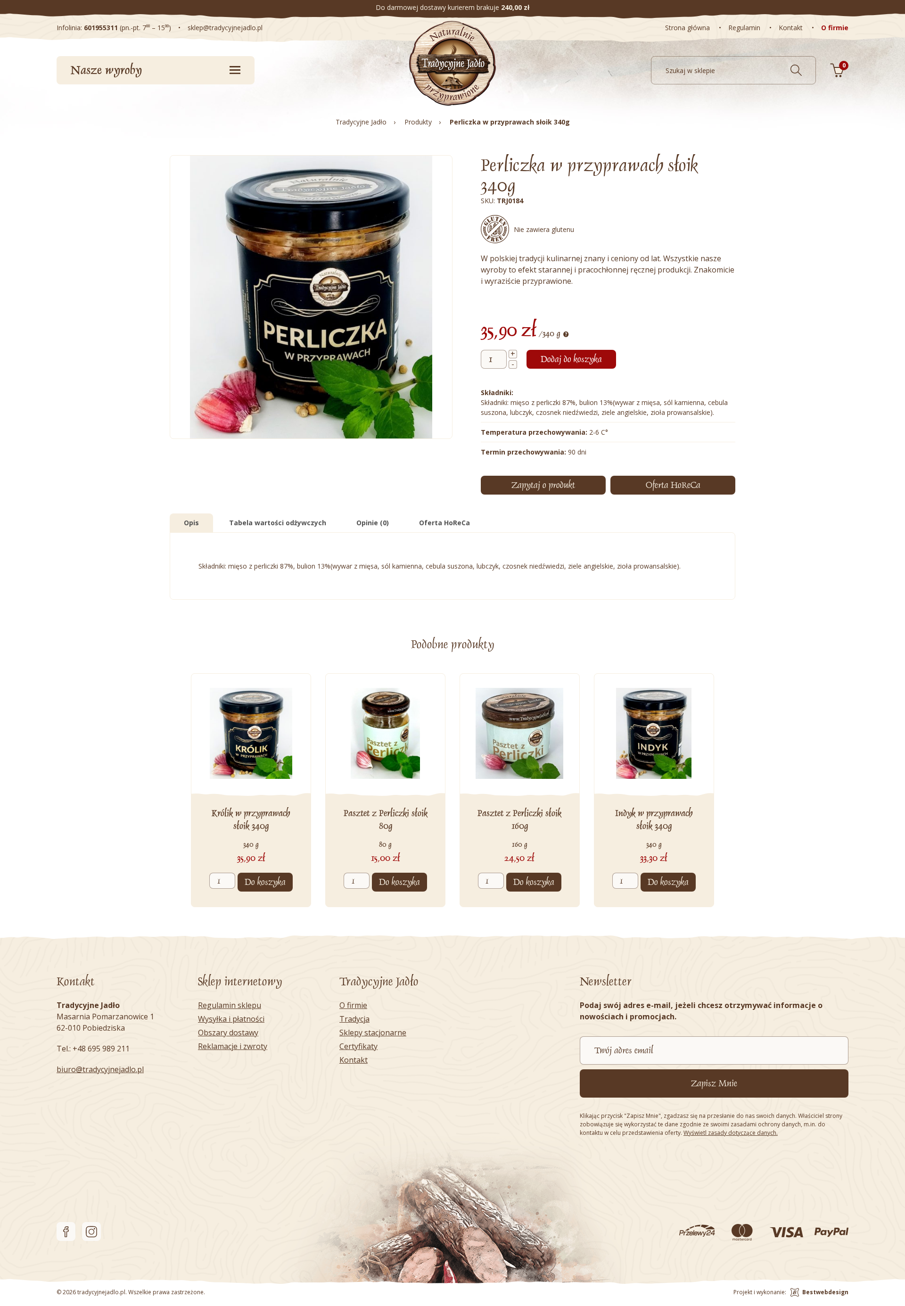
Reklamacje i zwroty (232, 1046)
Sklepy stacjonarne (372, 1032)
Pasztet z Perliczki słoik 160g (519, 819)
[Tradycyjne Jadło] (452, 63)
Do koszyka (265, 882)
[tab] (673, 485)
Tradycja (354, 1019)
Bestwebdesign (825, 1292)
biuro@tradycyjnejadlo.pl (100, 1069)
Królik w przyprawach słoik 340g (251, 819)
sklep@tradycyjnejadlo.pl (225, 27)
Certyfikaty (358, 1046)
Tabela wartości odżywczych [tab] (277, 522)
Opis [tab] (191, 522)
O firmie (353, 1005)
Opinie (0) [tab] (372, 522)
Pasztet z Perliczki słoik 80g (386, 819)
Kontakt (353, 1060)
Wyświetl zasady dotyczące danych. (730, 1133)
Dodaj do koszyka (571, 359)
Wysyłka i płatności (231, 1019)
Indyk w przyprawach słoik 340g (654, 819)
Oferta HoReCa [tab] (444, 522)
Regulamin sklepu (229, 1005)
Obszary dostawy (228, 1032)
